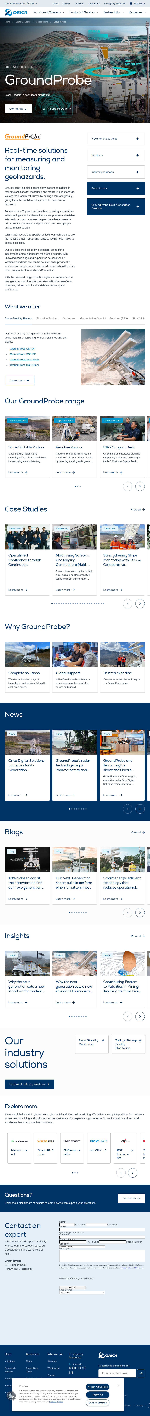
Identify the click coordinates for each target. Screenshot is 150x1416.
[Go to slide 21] (98, 603)
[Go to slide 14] (82, 603)
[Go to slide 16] (87, 603)
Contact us (94, 3)
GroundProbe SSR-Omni (24, 364)
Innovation (10, 1385)
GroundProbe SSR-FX (23, 354)
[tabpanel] (75, 354)
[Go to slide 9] (70, 603)
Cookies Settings (98, 1403)
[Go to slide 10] (73, 603)
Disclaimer (126, 1405)
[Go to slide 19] (94, 603)
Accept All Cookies (98, 1387)
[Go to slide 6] (63, 603)
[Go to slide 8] (68, 603)
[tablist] (75, 320)
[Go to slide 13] (80, 603)
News (55, 3)
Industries (10, 1361)
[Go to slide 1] (75, 486)
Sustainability (11, 1378)
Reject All (98, 1395)
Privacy (140, 1405)
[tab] (18, 320)
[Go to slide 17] (89, 603)
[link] (60, 21)
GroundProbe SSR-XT (23, 348)
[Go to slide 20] (96, 603)
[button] (11, 1396)
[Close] (118, 1385)
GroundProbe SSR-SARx (24, 359)
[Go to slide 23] (103, 603)
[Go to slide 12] (77, 603)
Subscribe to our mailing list (113, 1365)
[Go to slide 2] (77, 486)
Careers (66, 3)
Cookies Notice (56, 1402)
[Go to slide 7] (66, 603)
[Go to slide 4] (59, 603)
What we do (53, 1368)
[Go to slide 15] (84, 603)
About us (52, 1361)
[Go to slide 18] (91, 603)
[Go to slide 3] (80, 486)
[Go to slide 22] (101, 603)
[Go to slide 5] (61, 603)
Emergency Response (114, 3)
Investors (79, 3)
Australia (77, 1364)
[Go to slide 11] (75, 603)
